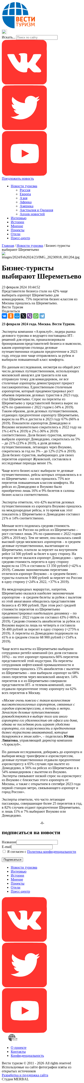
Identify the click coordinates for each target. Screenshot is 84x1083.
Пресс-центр (20, 238)
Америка (26, 206)
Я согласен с (41, 852)
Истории (17, 222)
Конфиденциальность (27, 1055)
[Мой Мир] (17, 316)
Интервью (18, 218)
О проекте (18, 1047)
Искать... (8, 37)
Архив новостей (32, 214)
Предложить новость (18, 178)
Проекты (17, 230)
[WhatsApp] (36, 316)
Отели (15, 234)
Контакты (18, 1051)
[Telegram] (42, 316)
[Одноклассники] (10, 316)
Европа (25, 194)
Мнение (17, 226)
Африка (26, 202)
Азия (23, 198)
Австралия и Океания (36, 210)
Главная (8, 245)
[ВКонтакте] (4, 316)
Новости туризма (24, 186)
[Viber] (29, 316)
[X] (23, 316)
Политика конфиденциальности (51, 852)
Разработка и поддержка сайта (25, 1075)
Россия (25, 190)
